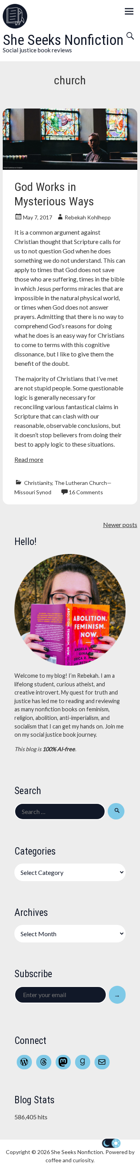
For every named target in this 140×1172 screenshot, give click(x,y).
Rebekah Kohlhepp (88, 217)
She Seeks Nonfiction (63, 40)
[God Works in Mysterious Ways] (70, 167)
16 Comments (86, 492)
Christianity (38, 482)
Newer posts (120, 524)
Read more (28, 459)
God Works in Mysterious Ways (54, 194)
